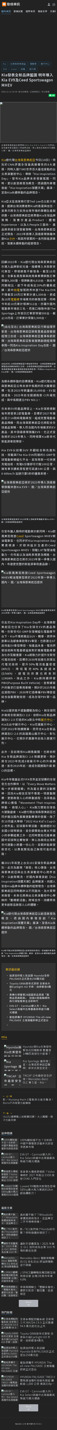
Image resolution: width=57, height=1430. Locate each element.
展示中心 (45, 63)
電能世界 (42, 11)
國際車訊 (30, 11)
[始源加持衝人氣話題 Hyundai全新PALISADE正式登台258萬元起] (10, 1352)
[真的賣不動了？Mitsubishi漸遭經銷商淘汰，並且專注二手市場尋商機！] (10, 1219)
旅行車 (32, 69)
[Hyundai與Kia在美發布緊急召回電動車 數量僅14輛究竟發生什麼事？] (12, 1050)
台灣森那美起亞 (18, 63)
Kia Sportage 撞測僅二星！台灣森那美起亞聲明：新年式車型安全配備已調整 (37, 1064)
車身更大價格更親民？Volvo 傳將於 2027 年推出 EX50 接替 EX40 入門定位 (37, 1175)
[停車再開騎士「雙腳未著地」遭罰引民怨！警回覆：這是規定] (10, 1291)
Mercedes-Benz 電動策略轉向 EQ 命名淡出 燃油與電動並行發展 (37, 1261)
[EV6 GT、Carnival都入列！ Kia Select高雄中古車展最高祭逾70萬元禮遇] (10, 1158)
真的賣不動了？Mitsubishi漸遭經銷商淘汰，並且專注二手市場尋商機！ (36, 1218)
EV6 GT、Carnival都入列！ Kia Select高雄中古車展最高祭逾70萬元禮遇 (29, 1009)
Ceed (14, 69)
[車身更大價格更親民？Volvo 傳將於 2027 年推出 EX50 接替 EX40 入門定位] (10, 1176)
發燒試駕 (18, 11)
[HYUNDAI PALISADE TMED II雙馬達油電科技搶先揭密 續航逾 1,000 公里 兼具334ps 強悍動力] (10, 1381)
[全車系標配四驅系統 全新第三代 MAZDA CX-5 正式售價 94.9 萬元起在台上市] (10, 1323)
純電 (23, 69)
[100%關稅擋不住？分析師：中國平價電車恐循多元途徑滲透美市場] (10, 1144)
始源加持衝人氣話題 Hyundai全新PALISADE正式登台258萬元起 (29, 977)
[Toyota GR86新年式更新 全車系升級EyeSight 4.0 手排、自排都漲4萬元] (10, 1337)
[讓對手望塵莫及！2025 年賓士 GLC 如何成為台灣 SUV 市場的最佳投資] (10, 1248)
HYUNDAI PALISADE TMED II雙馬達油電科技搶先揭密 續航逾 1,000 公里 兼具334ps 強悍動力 (37, 1380)
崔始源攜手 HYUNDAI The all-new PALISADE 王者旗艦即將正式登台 (30, 1018)
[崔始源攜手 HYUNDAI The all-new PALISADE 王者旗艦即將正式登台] (10, 1366)
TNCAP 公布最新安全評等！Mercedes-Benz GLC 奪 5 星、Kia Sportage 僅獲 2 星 (37, 1079)
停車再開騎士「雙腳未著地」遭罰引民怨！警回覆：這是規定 (37, 1290)
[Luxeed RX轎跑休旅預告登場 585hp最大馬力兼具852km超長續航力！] (10, 1190)
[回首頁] (13, 4)
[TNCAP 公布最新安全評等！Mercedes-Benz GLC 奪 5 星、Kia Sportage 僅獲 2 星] (12, 1079)
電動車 (33, 63)
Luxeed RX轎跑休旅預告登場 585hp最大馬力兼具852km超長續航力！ (37, 1189)
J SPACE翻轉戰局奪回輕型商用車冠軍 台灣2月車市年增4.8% (38, 1276)
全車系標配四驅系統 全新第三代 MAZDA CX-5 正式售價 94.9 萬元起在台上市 (37, 1322)
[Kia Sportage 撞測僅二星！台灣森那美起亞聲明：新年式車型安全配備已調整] (12, 1065)
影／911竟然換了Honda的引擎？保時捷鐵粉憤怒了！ (37, 1230)
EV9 (5, 69)
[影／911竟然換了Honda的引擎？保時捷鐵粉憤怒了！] (10, 1233)
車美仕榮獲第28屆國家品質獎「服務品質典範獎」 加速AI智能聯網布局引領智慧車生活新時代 (29, 998)
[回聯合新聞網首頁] (4, 4)
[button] (53, 4)
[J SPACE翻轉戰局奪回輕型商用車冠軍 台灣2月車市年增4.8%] (10, 1276)
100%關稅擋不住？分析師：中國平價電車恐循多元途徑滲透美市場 (37, 1143)
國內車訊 (6, 11)
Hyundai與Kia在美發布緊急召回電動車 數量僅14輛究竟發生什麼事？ (37, 1050)
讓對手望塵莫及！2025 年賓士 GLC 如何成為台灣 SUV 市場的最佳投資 (37, 1247)
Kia (4, 63)
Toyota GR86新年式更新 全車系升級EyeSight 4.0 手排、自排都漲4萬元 (30, 987)
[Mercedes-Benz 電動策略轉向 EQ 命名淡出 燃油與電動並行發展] (10, 1262)
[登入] (49, 4)
